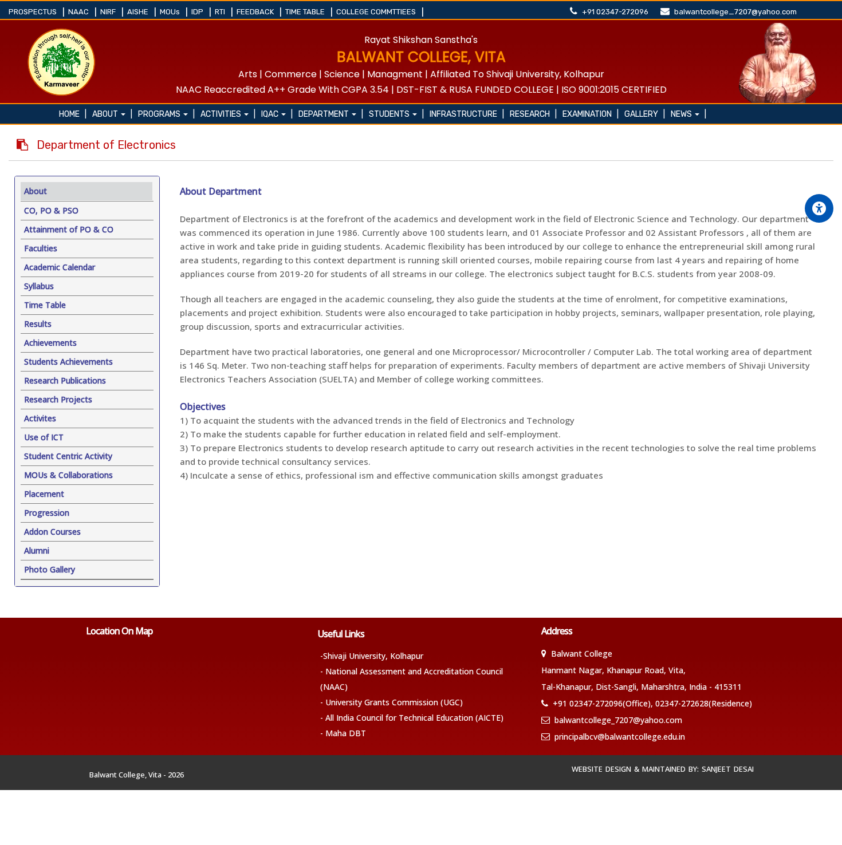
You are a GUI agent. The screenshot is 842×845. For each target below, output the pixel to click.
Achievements (50, 342)
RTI (221, 11)
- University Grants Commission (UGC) (391, 702)
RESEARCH (533, 114)
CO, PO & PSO (51, 210)
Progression (46, 512)
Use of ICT (44, 437)
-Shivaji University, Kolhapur (371, 655)
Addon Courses (52, 531)
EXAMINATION (590, 114)
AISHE (138, 11)
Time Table (45, 304)
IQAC (277, 114)
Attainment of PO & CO (68, 229)
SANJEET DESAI (731, 769)
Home (72, 114)
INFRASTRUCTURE (467, 114)
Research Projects (58, 399)
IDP (198, 11)
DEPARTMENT (330, 114)
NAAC (79, 11)
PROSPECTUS (33, 11)
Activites (40, 418)
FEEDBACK (256, 11)
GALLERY (644, 114)
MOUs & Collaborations (68, 474)
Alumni (36, 550)
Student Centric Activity (68, 456)
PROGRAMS (166, 114)
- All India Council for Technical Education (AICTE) (411, 717)
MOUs (171, 11)
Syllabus (39, 286)
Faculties (40, 248)
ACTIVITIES (227, 114)
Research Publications (65, 380)
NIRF (108, 11)
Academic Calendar (59, 267)
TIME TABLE (305, 11)
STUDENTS (396, 114)
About (112, 114)
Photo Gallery (49, 569)
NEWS (688, 114)
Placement (44, 493)
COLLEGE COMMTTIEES (377, 11)
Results (38, 323)
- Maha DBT (343, 733)
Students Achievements (68, 361)
